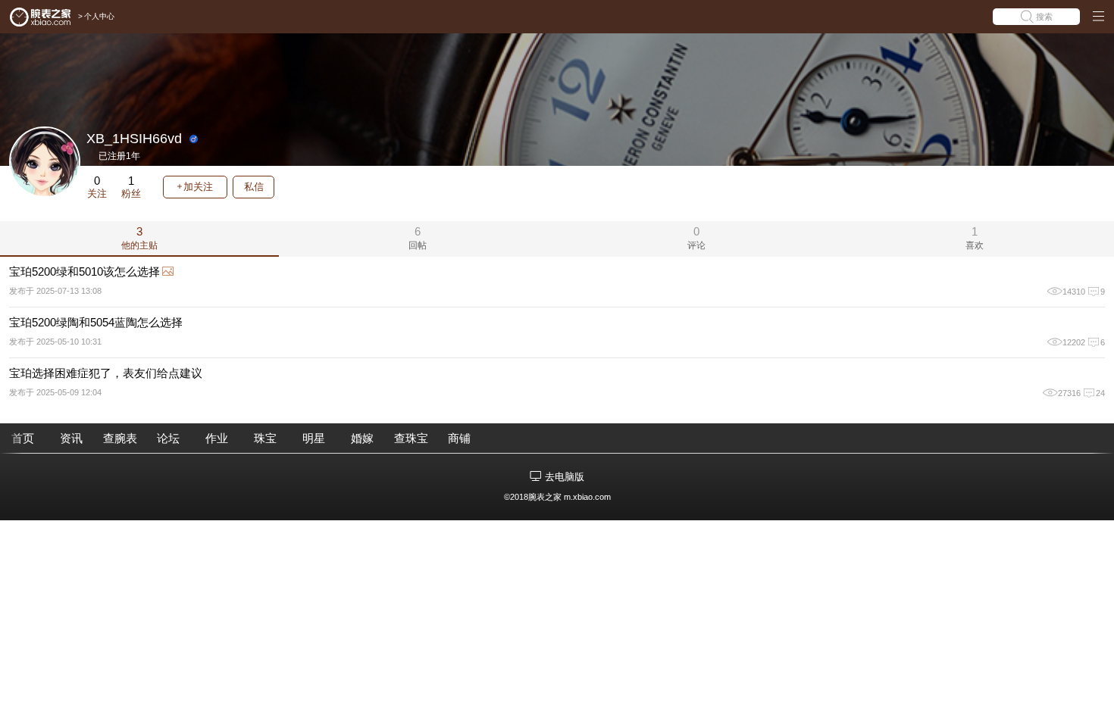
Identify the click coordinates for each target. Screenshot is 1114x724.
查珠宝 (411, 438)
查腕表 (120, 438)
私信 (254, 186)
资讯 (71, 438)
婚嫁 (362, 438)
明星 (313, 438)
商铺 (459, 438)
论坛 (168, 438)
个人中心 (99, 16)
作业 (216, 438)
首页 (22, 438)
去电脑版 (564, 476)
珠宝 (265, 438)
